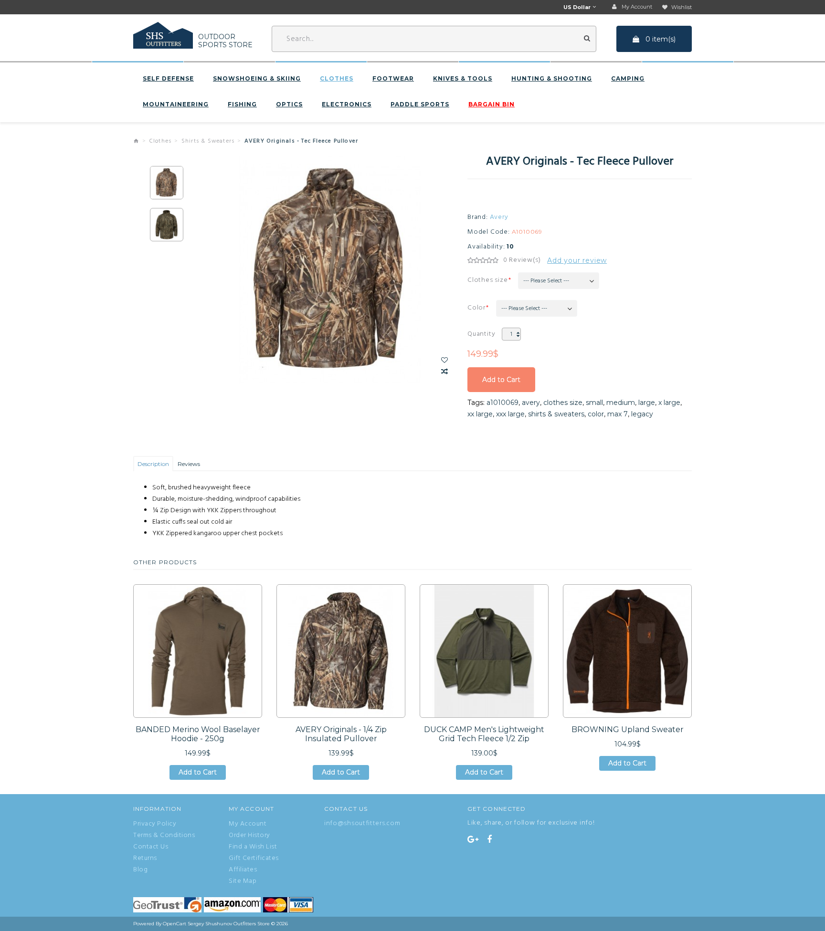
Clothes (336, 78)
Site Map (242, 881)
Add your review (577, 260)
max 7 (617, 414)
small (594, 402)
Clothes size (487, 280)
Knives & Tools (462, 78)
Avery (499, 217)
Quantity (481, 334)
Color (476, 307)
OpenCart (174, 924)
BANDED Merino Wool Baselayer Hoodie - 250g (198, 734)
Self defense (168, 78)
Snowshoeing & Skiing (257, 78)
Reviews (189, 463)
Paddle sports (420, 104)
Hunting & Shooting (551, 78)
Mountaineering (176, 104)
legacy (642, 414)
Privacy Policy (154, 824)
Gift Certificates (254, 858)
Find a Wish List (253, 847)
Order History (249, 835)
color (596, 414)
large (646, 402)
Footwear (393, 78)
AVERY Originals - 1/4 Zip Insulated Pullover (341, 734)
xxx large (510, 414)
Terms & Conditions (164, 835)
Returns (145, 858)
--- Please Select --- (546, 281)
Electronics (346, 104)
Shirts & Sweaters (207, 141)
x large (669, 402)
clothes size (562, 402)
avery (531, 402)
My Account (247, 824)
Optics (289, 104)
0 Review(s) (522, 260)
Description (153, 463)
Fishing (242, 104)
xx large (480, 414)
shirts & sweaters (556, 414)
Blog (140, 870)
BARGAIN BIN (491, 104)
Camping (628, 78)
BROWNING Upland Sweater (627, 729)
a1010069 (502, 402)
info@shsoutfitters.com (362, 823)
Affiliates (243, 870)
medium (620, 402)
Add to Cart (501, 383)
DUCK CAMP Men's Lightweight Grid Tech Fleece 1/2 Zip (484, 734)
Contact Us (150, 847)
